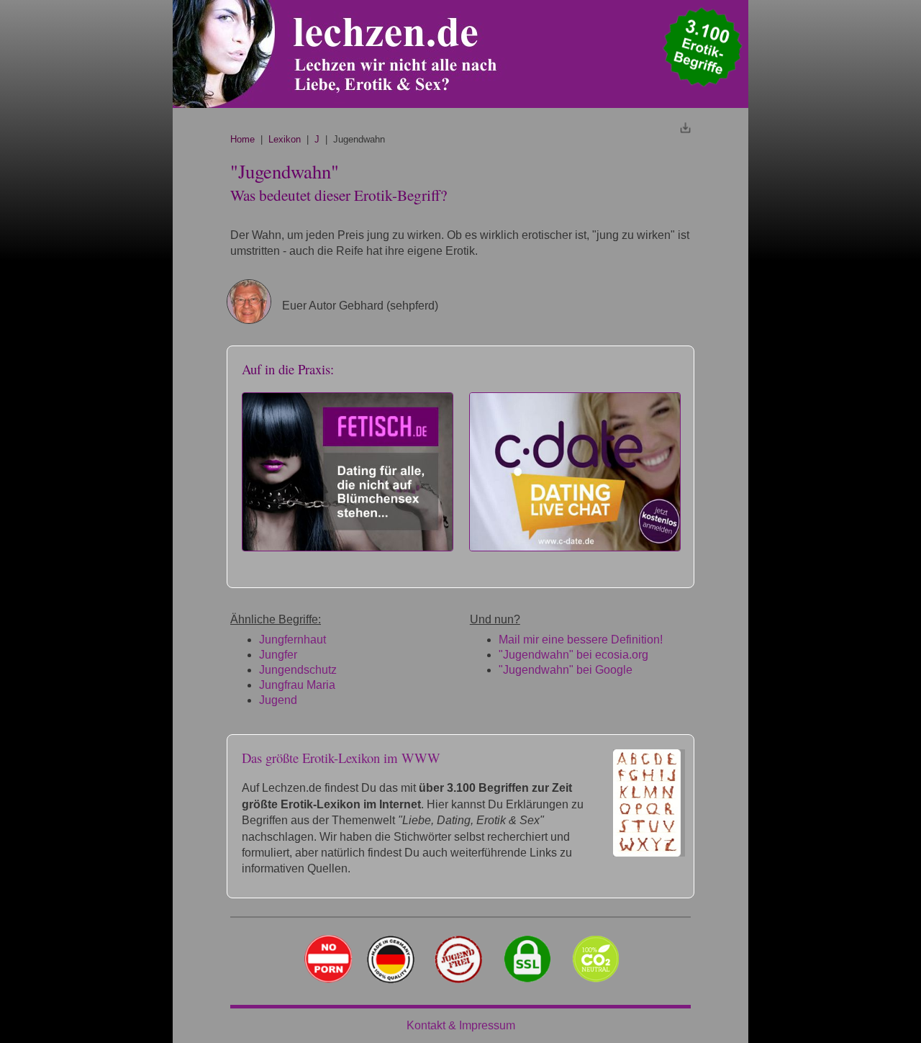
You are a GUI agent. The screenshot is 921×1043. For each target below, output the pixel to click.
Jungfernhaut (292, 639)
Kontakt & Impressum (461, 1025)
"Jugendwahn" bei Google (565, 670)
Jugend (278, 700)
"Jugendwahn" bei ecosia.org (573, 655)
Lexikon (284, 139)
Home (242, 139)
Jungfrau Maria (297, 685)
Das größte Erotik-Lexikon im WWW (341, 758)
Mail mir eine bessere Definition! (581, 639)
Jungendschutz (298, 670)
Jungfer (278, 655)
